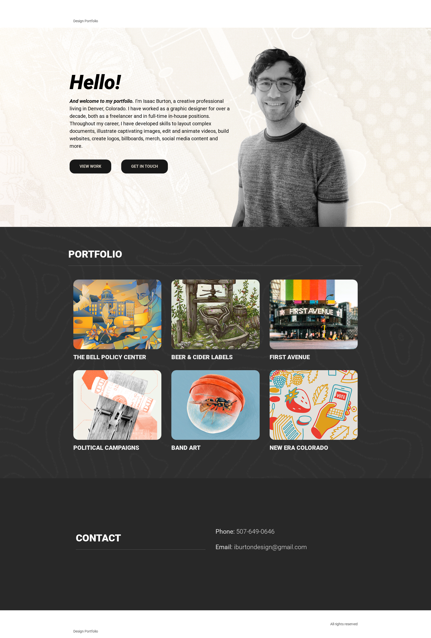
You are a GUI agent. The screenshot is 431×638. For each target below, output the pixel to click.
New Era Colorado (299, 447)
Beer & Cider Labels (202, 357)
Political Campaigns (106, 447)
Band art (186, 447)
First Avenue (290, 357)
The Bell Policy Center (109, 357)
